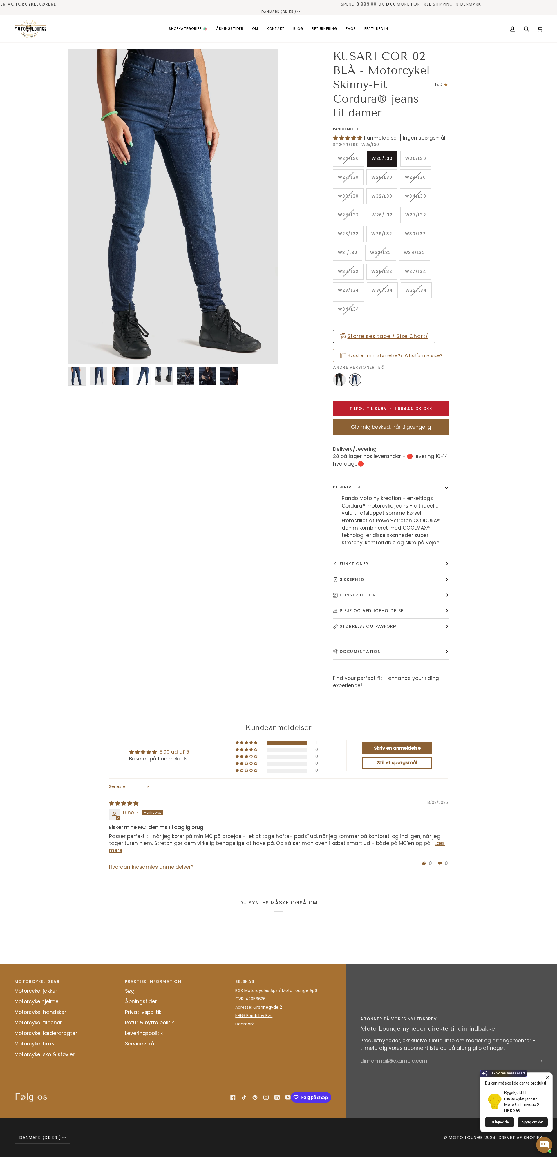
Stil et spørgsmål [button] (397, 762)
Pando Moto (345, 129)
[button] (188, 28)
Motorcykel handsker (40, 1012)
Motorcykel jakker (36, 991)
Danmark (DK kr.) (278, 12)
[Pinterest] (255, 1097)
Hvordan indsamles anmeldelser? (151, 867)
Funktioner (354, 564)
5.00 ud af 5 (174, 752)
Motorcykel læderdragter (46, 1033)
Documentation (360, 651)
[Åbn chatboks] (544, 1145)
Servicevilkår (140, 1043)
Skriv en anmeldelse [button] (397, 748)
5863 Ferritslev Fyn (253, 1016)
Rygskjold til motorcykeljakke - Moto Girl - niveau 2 (521, 1098)
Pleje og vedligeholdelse (372, 611)
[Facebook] (233, 1097)
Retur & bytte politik (149, 1022)
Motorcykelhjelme (37, 1001)
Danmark (244, 1024)
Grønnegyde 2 (267, 1007)
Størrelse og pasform (368, 626)
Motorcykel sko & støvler (45, 1054)
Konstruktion (358, 595)
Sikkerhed (352, 579)
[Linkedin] (277, 1097)
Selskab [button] (244, 981)
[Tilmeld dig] (534, 1060)
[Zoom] (173, 206)
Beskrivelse (347, 487)
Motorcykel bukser (37, 1043)
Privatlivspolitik (143, 1012)
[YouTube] (288, 1097)
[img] (123, 803)
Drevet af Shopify (520, 1137)
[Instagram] (266, 1097)
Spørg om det (532, 1122)
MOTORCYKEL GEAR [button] (37, 981)
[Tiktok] (244, 1097)
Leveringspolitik (144, 1033)
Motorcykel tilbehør (38, 1022)
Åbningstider (141, 1001)
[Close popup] (547, 1077)
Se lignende (500, 1122)
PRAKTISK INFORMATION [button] (153, 981)
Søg (130, 991)
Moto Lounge (466, 1137)
